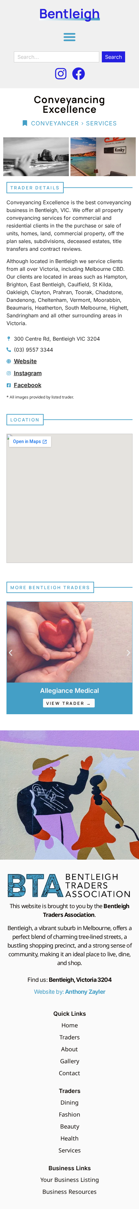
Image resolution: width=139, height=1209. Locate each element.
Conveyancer (55, 123)
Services (101, 123)
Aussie (69, 691)
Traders (69, 1090)
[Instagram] (61, 74)
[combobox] (56, 56)
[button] (69, 37)
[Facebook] (78, 74)
